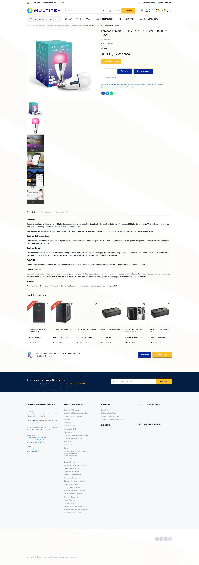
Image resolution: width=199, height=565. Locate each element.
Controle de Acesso (70, 478)
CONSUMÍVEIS (128, 19)
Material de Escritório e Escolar (74, 438)
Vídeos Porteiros (69, 500)
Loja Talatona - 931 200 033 (36, 438)
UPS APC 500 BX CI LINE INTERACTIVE (37, 330)
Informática (68, 432)
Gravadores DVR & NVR (72, 487)
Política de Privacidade (108, 413)
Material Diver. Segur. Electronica (75, 491)
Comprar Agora (143, 71)
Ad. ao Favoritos (111, 77)
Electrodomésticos (70, 426)
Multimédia (68, 442)
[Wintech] (78, 349)
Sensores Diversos (70, 462)
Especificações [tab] (45, 212)
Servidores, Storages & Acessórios (75, 506)
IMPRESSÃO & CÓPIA (151, 19)
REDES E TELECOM (106, 19)
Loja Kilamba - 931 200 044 (36, 440)
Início (28, 25)
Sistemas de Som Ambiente (73, 494)
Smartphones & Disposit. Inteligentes (76, 510)
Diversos (67, 423)
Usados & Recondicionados (73, 513)
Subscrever (164, 381)
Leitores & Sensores (70, 459)
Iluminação (143, 84)
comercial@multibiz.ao (34, 449)
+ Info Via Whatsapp (111, 61)
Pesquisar (128, 10)
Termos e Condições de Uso (110, 416)
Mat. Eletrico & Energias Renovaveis (76, 435)
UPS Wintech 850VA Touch (86, 329)
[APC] (30, 348)
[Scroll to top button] (194, 560)
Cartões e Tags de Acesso (72, 475)
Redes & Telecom (69, 445)
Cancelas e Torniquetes (71, 471)
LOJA (70, 19)
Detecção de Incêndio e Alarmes (74, 481)
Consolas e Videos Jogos (72, 410)
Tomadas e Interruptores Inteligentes (76, 465)
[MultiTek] (44, 10)
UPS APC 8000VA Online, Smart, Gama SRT (134, 330)
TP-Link (110, 43)
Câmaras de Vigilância (71, 468)
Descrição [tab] (31, 212)
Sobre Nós (104, 410)
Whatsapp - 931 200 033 (35, 442)
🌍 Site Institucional (165, 3)
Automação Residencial (62, 25)
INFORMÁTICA (85, 19)
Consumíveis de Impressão (73, 416)
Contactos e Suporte (147, 3)
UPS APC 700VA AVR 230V (62, 329)
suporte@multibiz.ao (33, 451)
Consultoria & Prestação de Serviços (76, 413)
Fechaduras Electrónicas (72, 484)
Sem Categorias (69, 503)
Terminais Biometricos (71, 497)
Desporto (67, 419)
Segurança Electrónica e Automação (43, 25)
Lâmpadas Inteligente (77, 25)
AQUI (33, 421)
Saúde (66, 448)
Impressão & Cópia (70, 429)
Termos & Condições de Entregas (112, 419)
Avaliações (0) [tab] (62, 212)
